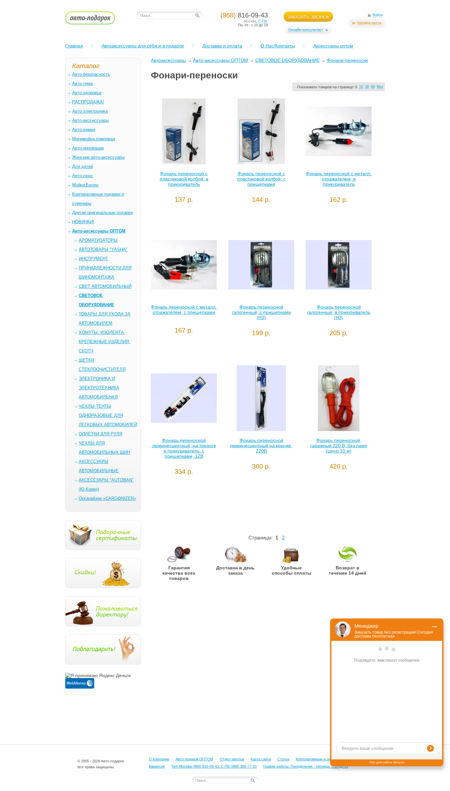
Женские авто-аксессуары (98, 157)
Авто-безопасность (91, 74)
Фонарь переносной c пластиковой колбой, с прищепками (261, 179)
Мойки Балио (85, 184)
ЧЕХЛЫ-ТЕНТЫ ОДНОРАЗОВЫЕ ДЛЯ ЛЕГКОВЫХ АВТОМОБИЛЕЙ (108, 415)
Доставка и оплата (222, 45)
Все (380, 87)
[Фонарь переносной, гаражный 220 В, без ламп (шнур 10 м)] (339, 399)
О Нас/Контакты (278, 45)
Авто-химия (83, 129)
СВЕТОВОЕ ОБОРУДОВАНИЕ (287, 60)
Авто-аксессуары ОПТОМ (220, 60)
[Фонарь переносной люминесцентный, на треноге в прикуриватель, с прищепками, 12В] (184, 399)
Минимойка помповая (93, 138)
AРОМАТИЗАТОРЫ (98, 240)
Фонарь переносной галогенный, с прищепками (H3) (261, 312)
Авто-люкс (82, 175)
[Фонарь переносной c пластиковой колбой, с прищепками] (261, 133)
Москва (250, 21)
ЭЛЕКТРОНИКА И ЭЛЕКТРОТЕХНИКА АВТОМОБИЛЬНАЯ (99, 387)
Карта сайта (261, 759)
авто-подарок (96, 20)
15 (361, 87)
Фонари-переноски (347, 60)
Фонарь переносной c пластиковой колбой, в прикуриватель (184, 179)
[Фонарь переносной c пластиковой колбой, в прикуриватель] (184, 133)
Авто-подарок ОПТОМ (194, 759)
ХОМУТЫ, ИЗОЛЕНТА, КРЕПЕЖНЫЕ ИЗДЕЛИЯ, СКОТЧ (104, 341)
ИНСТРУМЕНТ (93, 258)
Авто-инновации (88, 148)
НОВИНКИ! (83, 221)
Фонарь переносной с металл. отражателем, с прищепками (184, 309)
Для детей (82, 166)
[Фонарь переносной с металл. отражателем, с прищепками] (184, 266)
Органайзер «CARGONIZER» (107, 498)
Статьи (283, 759)
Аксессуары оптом (333, 45)
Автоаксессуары (168, 60)
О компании (159, 759)
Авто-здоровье (86, 92)
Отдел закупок (232, 759)
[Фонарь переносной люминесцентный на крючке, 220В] (261, 399)
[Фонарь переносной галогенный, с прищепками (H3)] (261, 266)
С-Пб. (263, 21)
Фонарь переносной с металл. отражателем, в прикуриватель (339, 179)
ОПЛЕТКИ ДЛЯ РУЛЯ (100, 433)
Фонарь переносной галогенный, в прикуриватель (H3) (338, 312)
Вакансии (157, 766)
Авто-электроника (90, 111)
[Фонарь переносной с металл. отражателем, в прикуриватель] (339, 133)
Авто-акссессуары (90, 120)
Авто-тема (82, 83)
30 (367, 87)
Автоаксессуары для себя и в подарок (142, 45)
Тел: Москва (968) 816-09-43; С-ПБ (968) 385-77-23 (214, 766)
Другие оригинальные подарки (102, 212)
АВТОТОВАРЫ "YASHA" (103, 249)
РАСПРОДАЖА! (88, 101)
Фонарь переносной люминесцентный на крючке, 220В (261, 445)
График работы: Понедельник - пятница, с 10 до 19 (305, 766)
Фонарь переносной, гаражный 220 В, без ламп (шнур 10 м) (338, 445)
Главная (74, 45)
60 (373, 87)
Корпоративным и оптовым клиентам (327, 759)
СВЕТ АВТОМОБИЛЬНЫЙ (105, 286)
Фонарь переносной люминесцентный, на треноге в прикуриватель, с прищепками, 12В (184, 448)
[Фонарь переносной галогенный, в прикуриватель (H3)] (339, 266)
